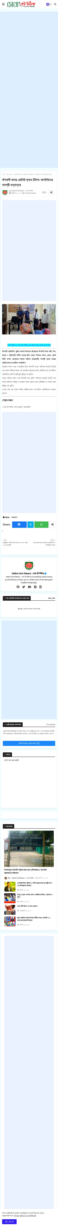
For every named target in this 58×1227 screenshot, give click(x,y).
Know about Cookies (24, 1215)
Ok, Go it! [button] (9, 1221)
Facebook (19, 524)
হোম (3, 174)
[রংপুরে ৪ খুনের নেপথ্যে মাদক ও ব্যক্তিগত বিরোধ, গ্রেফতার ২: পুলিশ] (9, 898)
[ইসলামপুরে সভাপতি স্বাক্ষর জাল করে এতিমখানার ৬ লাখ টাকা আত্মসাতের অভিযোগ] (29, 849)
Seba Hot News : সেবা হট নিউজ (28, 573)
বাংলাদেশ (9, 174)
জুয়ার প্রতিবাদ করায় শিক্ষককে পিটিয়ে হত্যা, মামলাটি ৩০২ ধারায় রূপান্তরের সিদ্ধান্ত (33, 919)
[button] (55, 4)
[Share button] (52, 524)
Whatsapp (41, 524)
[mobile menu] (3, 4)
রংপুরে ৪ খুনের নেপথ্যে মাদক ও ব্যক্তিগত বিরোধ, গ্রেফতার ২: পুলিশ (35, 895)
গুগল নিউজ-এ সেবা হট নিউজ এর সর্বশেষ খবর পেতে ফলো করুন (29, 345)
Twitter (30, 524)
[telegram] (35, 587)
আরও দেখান (51, 598)
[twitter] (23, 587)
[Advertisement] (29, 90)
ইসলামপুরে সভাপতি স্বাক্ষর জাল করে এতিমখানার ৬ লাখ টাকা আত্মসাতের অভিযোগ (25, 871)
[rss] (40, 587)
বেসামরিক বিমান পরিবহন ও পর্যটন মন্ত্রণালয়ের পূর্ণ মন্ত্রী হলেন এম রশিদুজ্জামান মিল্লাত (34, 884)
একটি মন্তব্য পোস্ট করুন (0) (29, 743)
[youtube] (29, 587)
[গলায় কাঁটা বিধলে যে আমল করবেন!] (9, 910)
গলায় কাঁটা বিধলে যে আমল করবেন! (27, 906)
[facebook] (18, 587)
